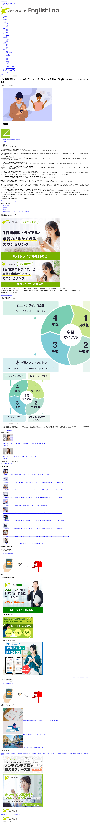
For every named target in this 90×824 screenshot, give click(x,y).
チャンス (5, 65)
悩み (4, 33)
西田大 (87, 753)
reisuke (74, 753)
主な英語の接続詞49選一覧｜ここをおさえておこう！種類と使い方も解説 (40, 720)
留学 (7, 30)
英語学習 (13, 753)
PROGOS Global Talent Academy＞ (81, 677)
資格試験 (5, 37)
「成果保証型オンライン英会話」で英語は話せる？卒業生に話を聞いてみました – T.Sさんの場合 (26, 474)
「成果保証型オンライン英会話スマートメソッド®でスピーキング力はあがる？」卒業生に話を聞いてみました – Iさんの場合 (32, 528)
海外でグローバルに (10, 68)
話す (7, 44)
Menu (2, 74)
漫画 (51, 753)
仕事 (7, 29)
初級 (7, 26)
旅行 (7, 63)
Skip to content (4, 1)
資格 (78, 753)
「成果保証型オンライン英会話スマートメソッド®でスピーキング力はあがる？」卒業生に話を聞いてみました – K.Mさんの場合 (33, 520)
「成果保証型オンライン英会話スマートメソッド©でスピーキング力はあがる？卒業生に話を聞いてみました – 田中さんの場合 (33, 490)
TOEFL (7, 40)
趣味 (7, 32)
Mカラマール (48, 753)
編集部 (27, 211)
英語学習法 (7, 211)
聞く (7, 47)
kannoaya (59, 753)
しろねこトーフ (55, 753)
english (2, 753)
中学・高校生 (9, 52)
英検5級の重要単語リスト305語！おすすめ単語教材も (35, 734)
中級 (7, 25)
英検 (7, 41)
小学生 (7, 54)
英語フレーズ (36, 753)
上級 (7, 23)
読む (7, 48)
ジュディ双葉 (70, 753)
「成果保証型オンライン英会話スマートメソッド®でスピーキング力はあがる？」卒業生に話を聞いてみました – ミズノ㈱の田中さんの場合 (36, 536)
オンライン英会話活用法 (9, 69)
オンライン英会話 (21, 211)
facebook (5, 207)
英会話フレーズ (8, 753)
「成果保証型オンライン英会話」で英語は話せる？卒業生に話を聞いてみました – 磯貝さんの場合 (26, 505)
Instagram (5, 19)
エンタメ (5, 56)
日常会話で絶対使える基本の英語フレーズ (33, 747)
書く (7, 45)
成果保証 (3, 211)
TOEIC (7, 39)
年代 (4, 49)
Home (4, 21)
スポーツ (8, 62)
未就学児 (8, 55)
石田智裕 (84, 753)
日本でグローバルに (10, 66)
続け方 (7, 35)
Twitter (4, 17)
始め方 (7, 36)
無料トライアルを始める (6, 295)
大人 (7, 51)
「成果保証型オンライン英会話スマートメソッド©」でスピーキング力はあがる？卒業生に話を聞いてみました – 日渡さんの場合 (33, 482)
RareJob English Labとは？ (9, 3)
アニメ (7, 61)
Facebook (5, 16)
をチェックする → (13, 201)
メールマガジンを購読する (7, 553)
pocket (4, 209)
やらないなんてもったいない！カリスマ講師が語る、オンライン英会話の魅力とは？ (23, 543)
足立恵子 (32, 753)
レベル (4, 22)
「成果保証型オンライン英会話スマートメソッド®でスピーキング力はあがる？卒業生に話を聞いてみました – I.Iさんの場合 (32, 497)
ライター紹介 (6, 4)
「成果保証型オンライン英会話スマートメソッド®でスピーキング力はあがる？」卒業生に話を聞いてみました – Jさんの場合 (32, 513)
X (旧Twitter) (6, 205)
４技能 (4, 43)
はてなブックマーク (8, 208)
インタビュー (14, 211)
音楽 (7, 59)
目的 (4, 28)
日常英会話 (19, 753)
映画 (7, 58)
